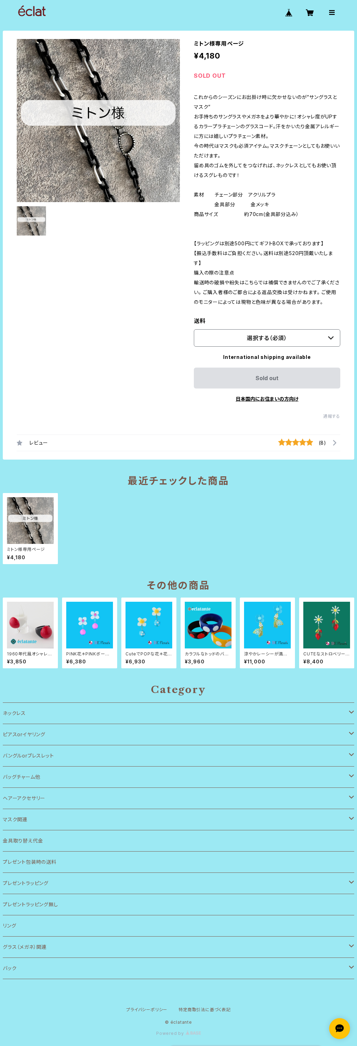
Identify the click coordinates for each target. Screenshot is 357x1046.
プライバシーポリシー (146, 1009)
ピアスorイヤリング (24, 734)
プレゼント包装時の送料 (29, 862)
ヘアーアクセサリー (24, 798)
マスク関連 (15, 819)
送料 (200, 320)
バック (9, 968)
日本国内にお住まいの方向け (267, 399)
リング (9, 926)
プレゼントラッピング (25, 883)
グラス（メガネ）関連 (25, 947)
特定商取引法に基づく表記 (204, 1009)
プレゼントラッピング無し (30, 904)
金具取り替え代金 (23, 841)
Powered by (170, 1033)
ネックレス (14, 713)
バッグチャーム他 (21, 777)
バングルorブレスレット (28, 756)
